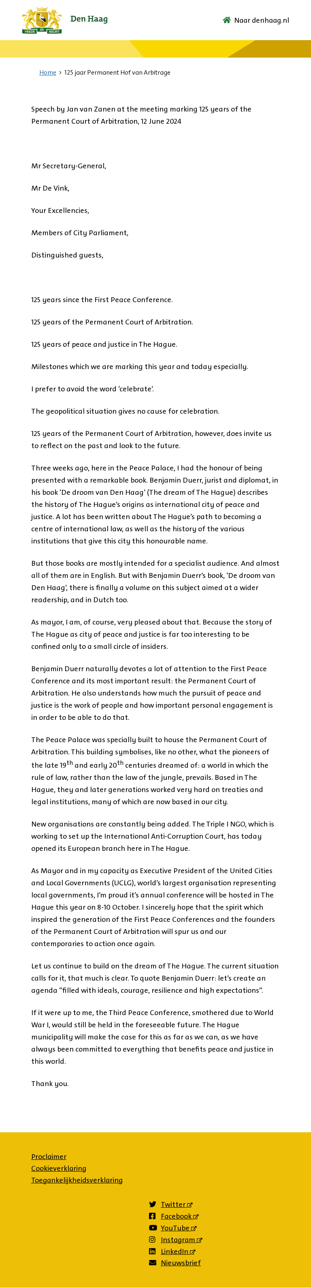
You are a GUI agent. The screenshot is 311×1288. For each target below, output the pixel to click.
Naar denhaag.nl (261, 20)
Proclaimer (48, 1156)
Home (47, 72)
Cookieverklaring (58, 1168)
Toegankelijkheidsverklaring (77, 1180)
